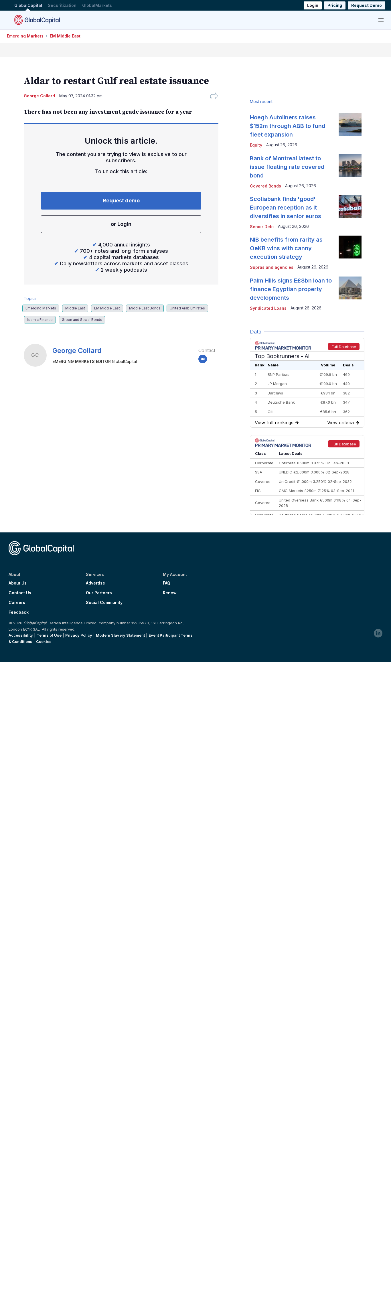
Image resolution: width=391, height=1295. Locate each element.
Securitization (62, 5)
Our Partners (99, 593)
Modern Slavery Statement (120, 635)
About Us (18, 583)
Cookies (44, 641)
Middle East (75, 308)
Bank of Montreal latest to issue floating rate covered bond (287, 167)
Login (312, 5)
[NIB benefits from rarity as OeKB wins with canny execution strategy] (350, 247)
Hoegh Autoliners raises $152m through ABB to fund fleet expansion (287, 126)
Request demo (121, 201)
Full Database (344, 346)
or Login (121, 224)
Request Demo (366, 5)
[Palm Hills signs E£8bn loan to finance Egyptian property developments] (350, 288)
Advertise (95, 583)
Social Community (104, 603)
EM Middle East (65, 35)
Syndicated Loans (268, 308)
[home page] (37, 20)
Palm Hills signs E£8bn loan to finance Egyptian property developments (291, 289)
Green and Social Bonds (82, 319)
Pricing (334, 5)
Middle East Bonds (145, 308)
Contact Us (20, 593)
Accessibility (21, 635)
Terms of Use (49, 635)
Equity (256, 145)
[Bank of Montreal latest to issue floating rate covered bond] (350, 165)
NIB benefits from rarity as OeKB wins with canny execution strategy (286, 248)
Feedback (19, 612)
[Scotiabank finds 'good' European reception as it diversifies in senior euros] (350, 206)
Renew (170, 593)
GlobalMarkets (97, 5)
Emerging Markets (25, 35)
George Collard (77, 350)
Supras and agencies (271, 267)
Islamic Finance (40, 319)
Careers (17, 603)
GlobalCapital (28, 5)
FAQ (166, 583)
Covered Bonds (265, 185)
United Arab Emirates (187, 308)
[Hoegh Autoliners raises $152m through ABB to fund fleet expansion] (350, 124)
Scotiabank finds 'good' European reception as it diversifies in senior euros (285, 208)
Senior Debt (262, 226)
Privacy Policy (78, 635)
